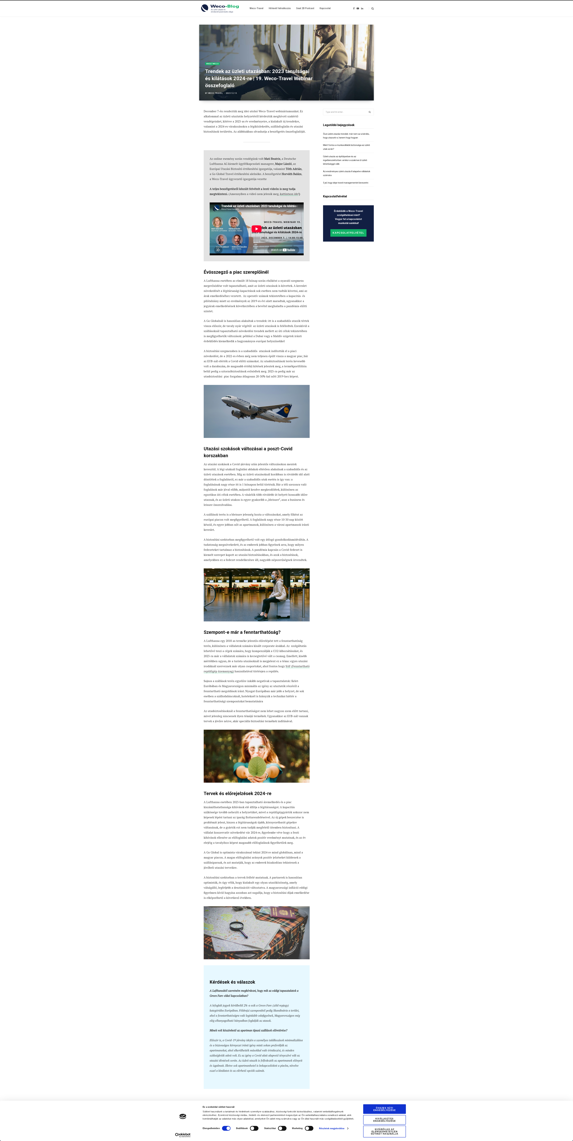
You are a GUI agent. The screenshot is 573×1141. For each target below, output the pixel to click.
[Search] (371, 8)
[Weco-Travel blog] (220, 8)
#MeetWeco (212, 64)
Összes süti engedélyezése (384, 1109)
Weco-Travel (215, 93)
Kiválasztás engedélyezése (384, 1119)
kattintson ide (289, 194)
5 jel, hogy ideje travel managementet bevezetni (345, 183)
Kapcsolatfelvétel (348, 233)
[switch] (254, 1128)
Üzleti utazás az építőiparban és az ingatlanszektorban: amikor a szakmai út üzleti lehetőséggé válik (345, 160)
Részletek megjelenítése (331, 1128)
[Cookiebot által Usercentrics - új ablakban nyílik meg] (183, 1135)
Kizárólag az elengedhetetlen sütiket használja (384, 1131)
